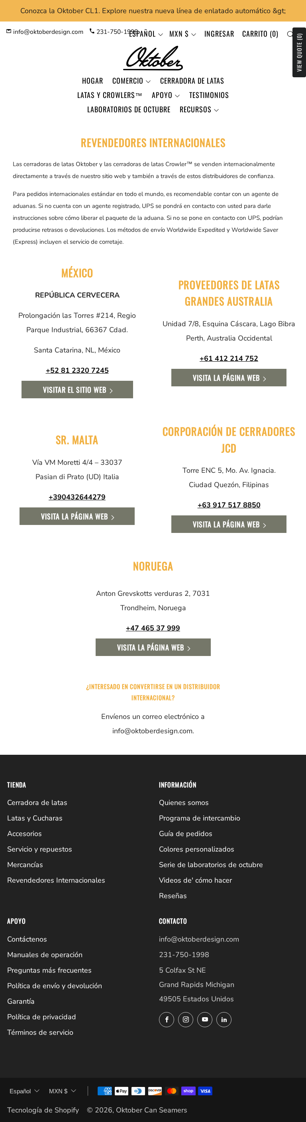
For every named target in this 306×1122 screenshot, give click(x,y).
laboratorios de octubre (129, 109)
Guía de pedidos (185, 833)
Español (142, 33)
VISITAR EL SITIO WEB (74, 389)
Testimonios (209, 95)
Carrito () (260, 33)
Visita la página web (226, 377)
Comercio (127, 80)
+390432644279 (77, 497)
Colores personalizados (196, 849)
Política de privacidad (41, 1017)
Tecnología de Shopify (43, 1110)
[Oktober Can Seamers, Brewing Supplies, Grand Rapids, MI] (189, 1045)
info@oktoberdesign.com (47, 31)
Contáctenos (27, 939)
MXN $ (179, 33)
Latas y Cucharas (35, 818)
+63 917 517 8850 (229, 505)
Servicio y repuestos (39, 849)
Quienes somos (184, 802)
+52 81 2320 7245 (77, 370)
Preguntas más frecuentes (49, 970)
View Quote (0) (299, 52)
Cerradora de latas (192, 80)
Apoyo (162, 95)
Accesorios (24, 833)
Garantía (21, 1001)
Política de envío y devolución (54, 986)
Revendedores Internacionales (56, 880)
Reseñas (173, 896)
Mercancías (25, 864)
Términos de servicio (40, 1032)
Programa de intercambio (199, 818)
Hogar (92, 80)
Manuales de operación (44, 954)
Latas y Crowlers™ (110, 95)
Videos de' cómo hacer (195, 880)
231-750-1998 (116, 31)
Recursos (196, 109)
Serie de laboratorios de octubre (211, 864)
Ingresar (219, 33)
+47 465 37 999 (153, 628)
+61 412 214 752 (229, 358)
